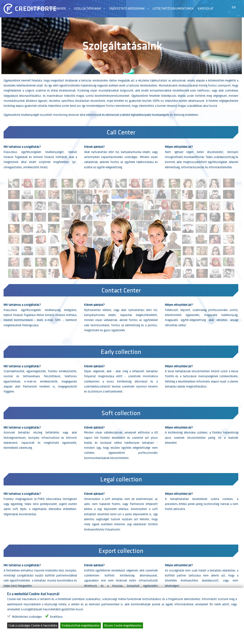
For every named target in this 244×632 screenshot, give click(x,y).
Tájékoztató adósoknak (127, 8)
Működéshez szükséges (27, 617)
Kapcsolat (206, 8)
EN (234, 7)
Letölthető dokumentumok (173, 8)
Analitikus (56, 617)
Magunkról (57, 8)
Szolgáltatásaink (87, 8)
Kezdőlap (37, 8)
